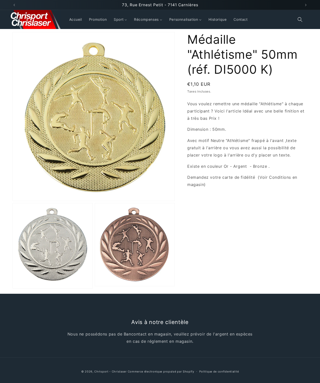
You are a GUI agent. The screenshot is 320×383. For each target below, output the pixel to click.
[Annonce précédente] (14, 5)
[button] (300, 19)
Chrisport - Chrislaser (110, 371)
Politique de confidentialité (219, 371)
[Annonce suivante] (305, 5)
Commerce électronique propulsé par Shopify (161, 371)
